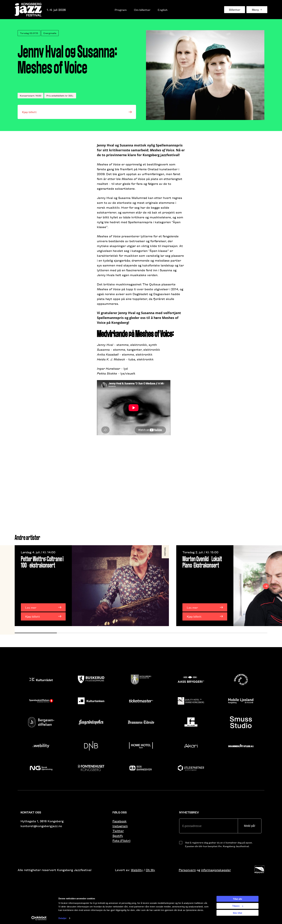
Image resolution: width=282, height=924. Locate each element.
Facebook (120, 821)
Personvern (187, 870)
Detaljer (62, 918)
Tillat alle (237, 899)
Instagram (120, 826)
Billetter (234, 9)
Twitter (118, 831)
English (162, 10)
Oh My (150, 870)
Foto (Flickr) (121, 840)
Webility (137, 870)
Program (121, 10)
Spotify (118, 835)
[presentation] (16, 586)
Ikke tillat (237, 913)
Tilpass (236, 906)
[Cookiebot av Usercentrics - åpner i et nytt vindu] (39, 918)
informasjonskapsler (216, 870)
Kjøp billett (29, 112)
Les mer (30, 607)
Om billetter (142, 10)
